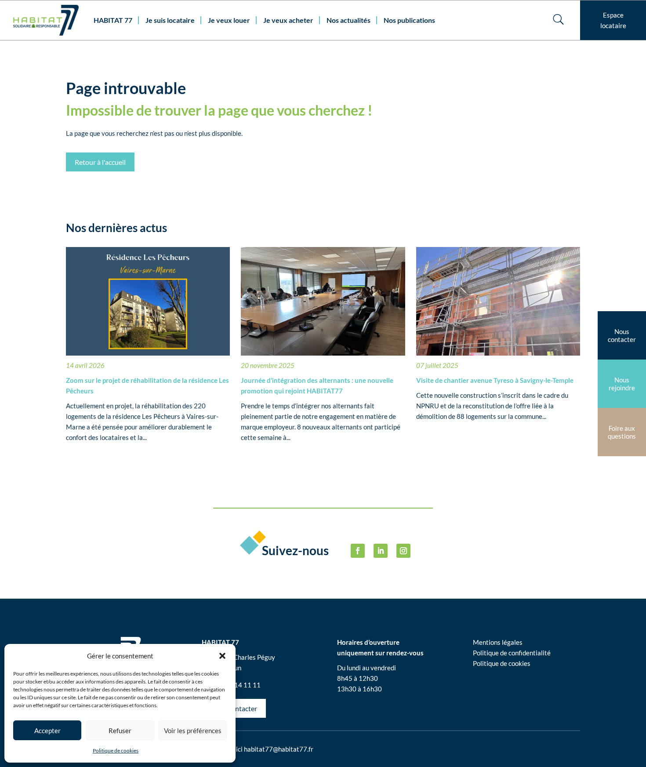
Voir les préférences (192, 730)
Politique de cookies (115, 750)
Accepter (47, 730)
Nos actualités (348, 20)
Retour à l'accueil (100, 162)
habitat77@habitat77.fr (278, 749)
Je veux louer (229, 20)
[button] (222, 655)
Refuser (120, 730)
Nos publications (409, 20)
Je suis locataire (170, 20)
